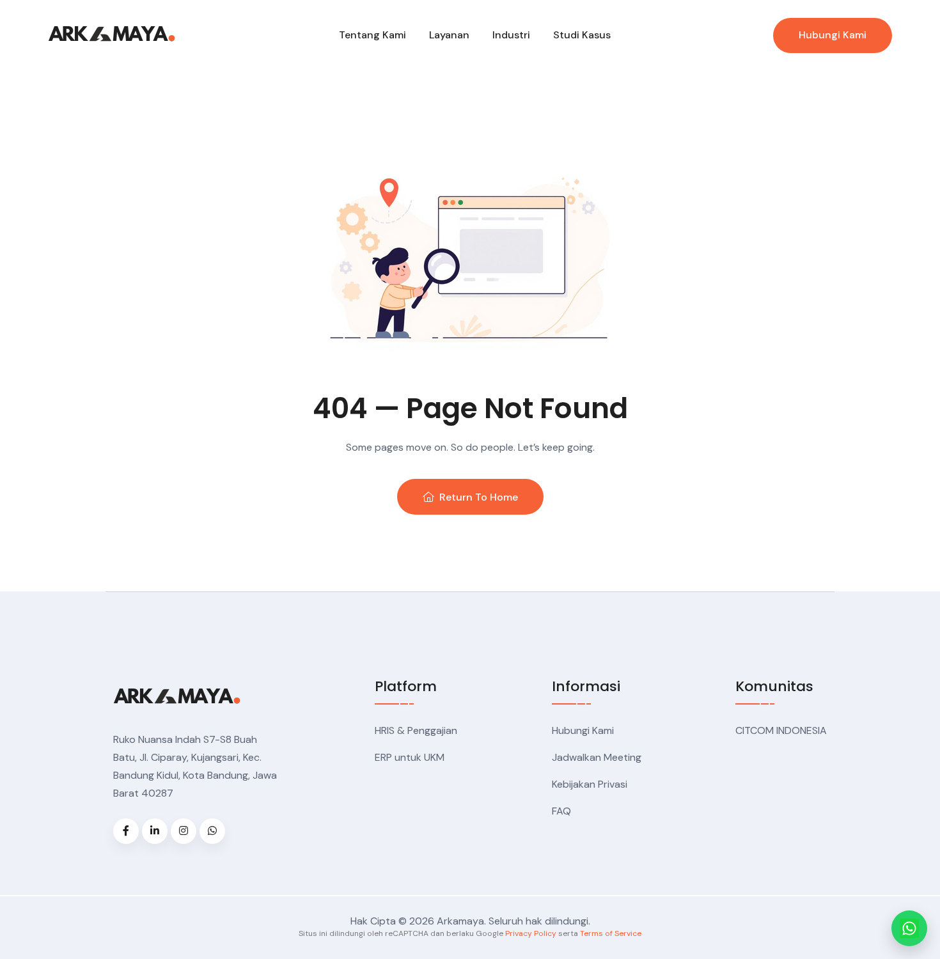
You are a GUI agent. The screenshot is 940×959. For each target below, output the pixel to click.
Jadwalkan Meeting (596, 757)
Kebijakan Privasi (589, 784)
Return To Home (478, 497)
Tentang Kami (372, 35)
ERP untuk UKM (409, 757)
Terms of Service (610, 933)
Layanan (449, 35)
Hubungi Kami (832, 35)
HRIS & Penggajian (416, 730)
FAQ (561, 811)
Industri (511, 35)
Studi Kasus (582, 35)
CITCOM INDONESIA (781, 730)
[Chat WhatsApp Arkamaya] (909, 928)
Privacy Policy (530, 933)
